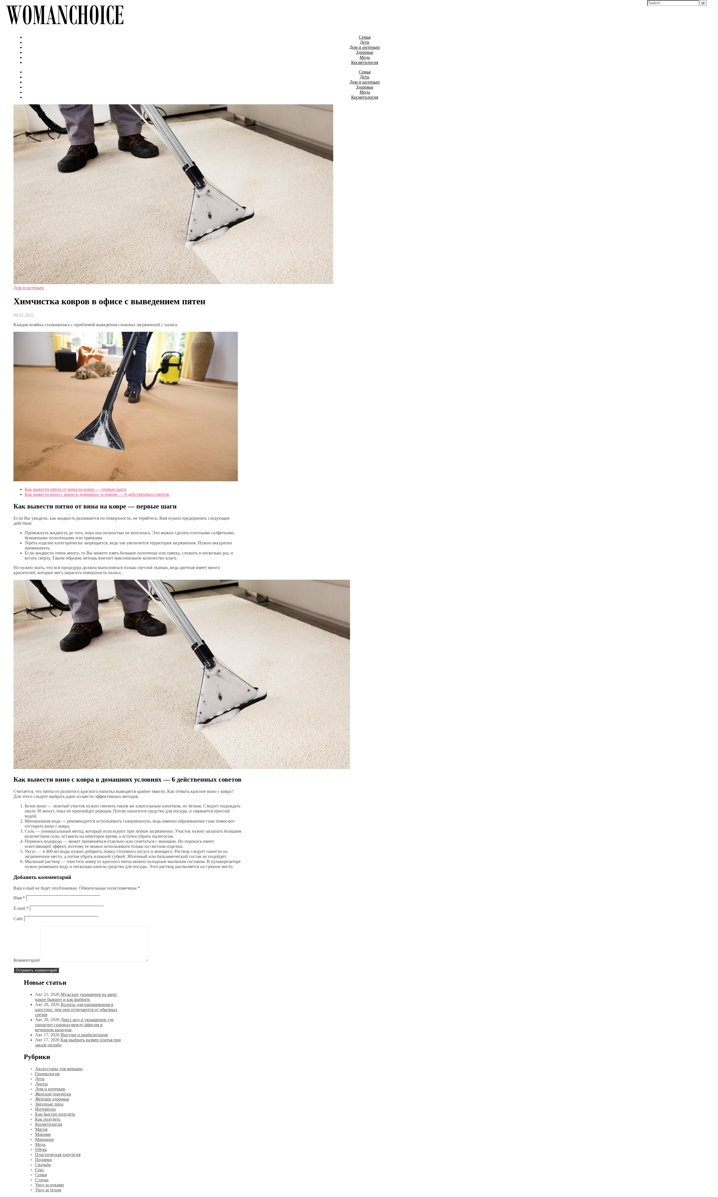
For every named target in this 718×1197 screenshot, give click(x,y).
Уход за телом (48, 1189)
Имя (19, 898)
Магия (41, 1129)
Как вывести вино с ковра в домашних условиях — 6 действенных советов (97, 494)
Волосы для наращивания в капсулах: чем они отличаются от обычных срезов (76, 1009)
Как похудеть (47, 1119)
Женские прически (53, 1094)
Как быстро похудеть (55, 1114)
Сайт (18, 918)
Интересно (45, 1109)
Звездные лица (49, 1104)
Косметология (364, 62)
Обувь (41, 1149)
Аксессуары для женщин (59, 1068)
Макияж (43, 1134)
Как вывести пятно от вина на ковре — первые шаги (75, 489)
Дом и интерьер (364, 47)
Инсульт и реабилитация (84, 1034)
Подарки (43, 1159)
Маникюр (44, 1139)
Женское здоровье (52, 1099)
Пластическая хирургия (57, 1154)
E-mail (21, 908)
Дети (364, 42)
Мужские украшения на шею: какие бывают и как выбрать (76, 997)
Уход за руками (49, 1184)
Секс (39, 1169)
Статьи (42, 1179)
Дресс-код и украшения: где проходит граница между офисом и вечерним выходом (74, 1024)
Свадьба (43, 1164)
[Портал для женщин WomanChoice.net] (64, 27)
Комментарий (26, 960)
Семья (364, 37)
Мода (365, 57)
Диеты (41, 1083)
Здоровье (364, 52)
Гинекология (47, 1073)
